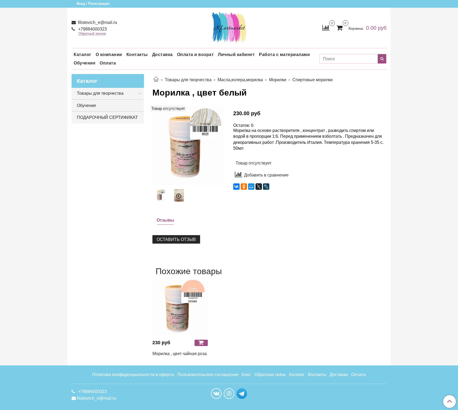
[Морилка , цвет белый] (188, 145)
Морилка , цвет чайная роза (179, 353)
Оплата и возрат (195, 54)
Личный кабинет (236, 54)
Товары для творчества (188, 79)
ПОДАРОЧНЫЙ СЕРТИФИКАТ (107, 117)
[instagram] (229, 393)
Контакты (137, 54)
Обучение (84, 63)
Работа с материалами (284, 54)
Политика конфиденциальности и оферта (133, 374)
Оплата (108, 63)
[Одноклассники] (244, 186)
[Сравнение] (326, 27)
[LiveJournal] (266, 186)
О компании (109, 54)
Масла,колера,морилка (240, 79)
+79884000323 (92, 29)
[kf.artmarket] (229, 27)
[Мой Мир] (251, 186)
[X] (259, 186)
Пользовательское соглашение (208, 374)
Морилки (277, 79)
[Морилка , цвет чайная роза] (180, 307)
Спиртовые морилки (312, 79)
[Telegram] (241, 393)
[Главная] (156, 79)
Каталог (82, 54)
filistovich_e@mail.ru (97, 22)
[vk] (216, 393)
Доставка (162, 54)
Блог (246, 374)
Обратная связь (270, 374)
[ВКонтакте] (236, 186)
